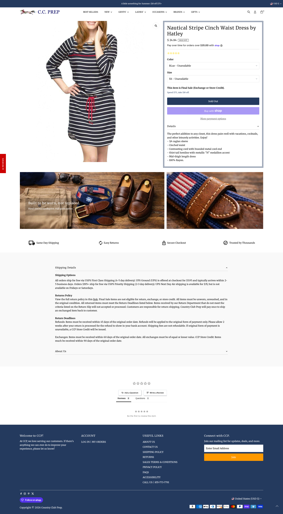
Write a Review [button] (157, 392)
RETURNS (148, 457)
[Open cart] (261, 12)
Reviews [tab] (122, 398)
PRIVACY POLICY (152, 467)
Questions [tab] (140, 398)
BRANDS (178, 12)
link (95, 299)
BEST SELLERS (90, 12)
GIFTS (194, 12)
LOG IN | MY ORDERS (93, 441)
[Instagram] (25, 493)
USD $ (276, 3)
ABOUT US (149, 441)
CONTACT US (150, 446)
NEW (107, 12)
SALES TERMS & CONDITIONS (160, 462)
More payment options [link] (213, 118)
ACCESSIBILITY (152, 477)
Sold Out (213, 101)
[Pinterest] (28, 493)
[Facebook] (21, 493)
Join (233, 457)
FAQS (146, 472)
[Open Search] (248, 12)
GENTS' (123, 12)
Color (170, 59)
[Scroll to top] (277, 506)
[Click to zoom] (156, 25)
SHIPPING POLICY (153, 452)
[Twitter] (33, 493)
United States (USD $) (247, 498)
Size (169, 72)
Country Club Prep (51, 507)
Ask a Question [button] (131, 392)
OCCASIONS (158, 12)
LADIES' (139, 12)
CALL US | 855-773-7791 (156, 482)
